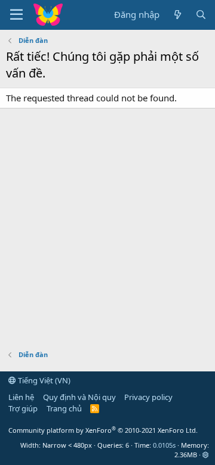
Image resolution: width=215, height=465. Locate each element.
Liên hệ (21, 397)
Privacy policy (148, 397)
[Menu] (16, 15)
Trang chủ (64, 408)
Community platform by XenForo (103, 430)
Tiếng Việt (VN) (43, 380)
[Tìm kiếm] (201, 15)
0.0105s (164, 445)
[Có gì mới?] (177, 15)
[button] (205, 454)
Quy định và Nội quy (79, 397)
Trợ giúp (23, 408)
